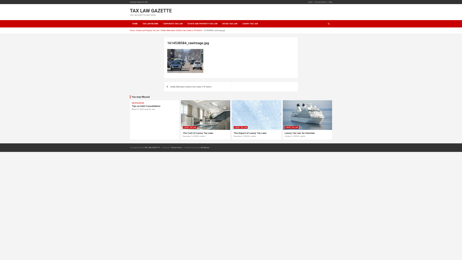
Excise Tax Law (229, 24)
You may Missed (141, 96)
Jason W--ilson (149, 109)
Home (310, 2)
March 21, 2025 (137, 109)
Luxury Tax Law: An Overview (300, 133)
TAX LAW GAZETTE (151, 11)
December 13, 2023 (190, 136)
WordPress (205, 147)
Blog (330, 2)
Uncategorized (138, 103)
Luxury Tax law (250, 24)
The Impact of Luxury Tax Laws (250, 133)
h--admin (201, 136)
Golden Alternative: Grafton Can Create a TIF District (191, 87)
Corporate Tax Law (173, 24)
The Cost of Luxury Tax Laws (198, 133)
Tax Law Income (320, 2)
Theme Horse (176, 147)
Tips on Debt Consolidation (146, 106)
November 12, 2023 (241, 136)
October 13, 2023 (291, 136)
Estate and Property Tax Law (203, 24)
